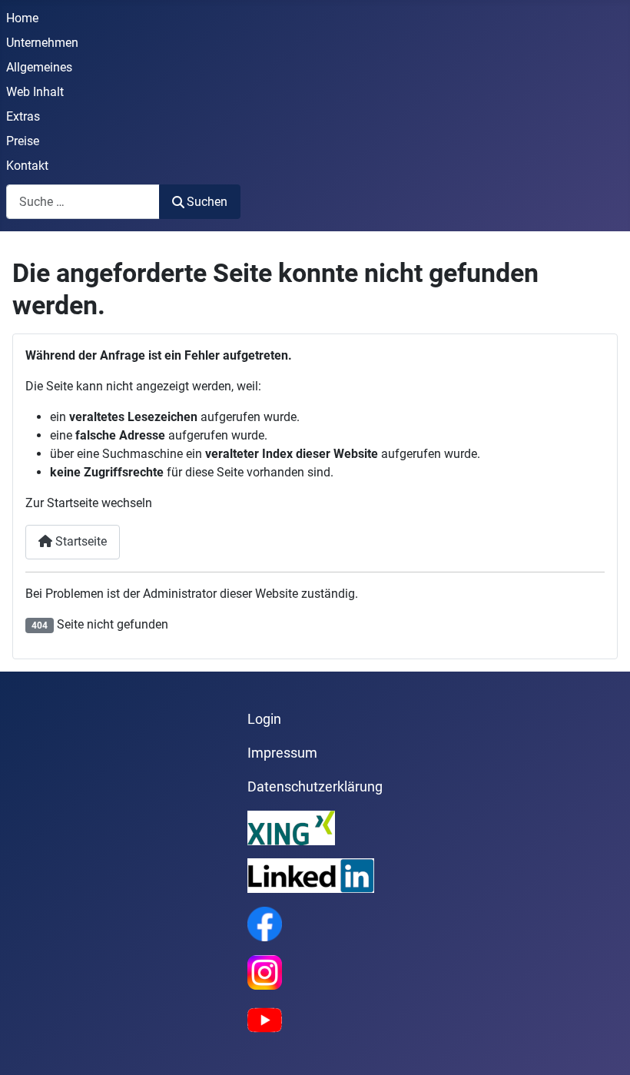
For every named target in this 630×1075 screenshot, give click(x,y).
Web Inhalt (35, 92)
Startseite (79, 541)
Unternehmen (42, 42)
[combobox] (83, 201)
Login (264, 719)
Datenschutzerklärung (315, 787)
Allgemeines (39, 67)
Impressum (282, 753)
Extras (23, 116)
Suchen (207, 201)
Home (22, 18)
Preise (22, 141)
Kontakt (27, 165)
